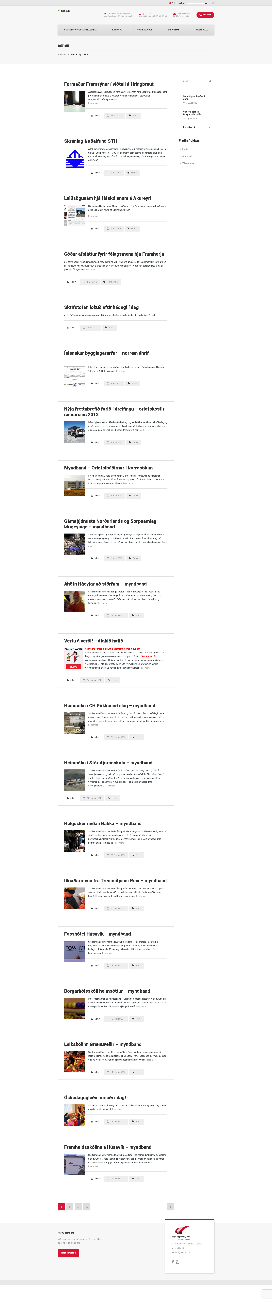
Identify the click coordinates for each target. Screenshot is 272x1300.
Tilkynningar (112, 282)
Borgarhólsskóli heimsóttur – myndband (107, 991)
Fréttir (135, 115)
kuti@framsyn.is (182, 1252)
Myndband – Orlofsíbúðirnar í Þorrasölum (108, 468)
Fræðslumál (201, 30)
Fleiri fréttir (189, 127)
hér (116, 99)
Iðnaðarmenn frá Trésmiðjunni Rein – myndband (115, 880)
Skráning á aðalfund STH (90, 141)
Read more (93, 103)
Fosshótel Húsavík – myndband (97, 934)
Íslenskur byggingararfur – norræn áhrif (106, 353)
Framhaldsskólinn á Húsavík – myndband (108, 1147)
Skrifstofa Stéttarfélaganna (80, 30)
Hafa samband (68, 1253)
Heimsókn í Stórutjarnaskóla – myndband (108, 762)
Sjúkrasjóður (144, 30)
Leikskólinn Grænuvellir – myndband (103, 1044)
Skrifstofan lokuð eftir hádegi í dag (101, 307)
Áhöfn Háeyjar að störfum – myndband (105, 584)
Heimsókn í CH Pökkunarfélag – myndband (109, 705)
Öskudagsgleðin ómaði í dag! (95, 1097)
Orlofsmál (173, 30)
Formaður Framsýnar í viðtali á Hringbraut (109, 84)
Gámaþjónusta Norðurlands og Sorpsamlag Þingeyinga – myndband (110, 524)
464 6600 (207, 15)
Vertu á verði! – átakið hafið (93, 641)
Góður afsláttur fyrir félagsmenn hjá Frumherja (114, 254)
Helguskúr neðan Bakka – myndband (103, 823)
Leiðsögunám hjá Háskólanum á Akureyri (107, 198)
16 (87, 1207)
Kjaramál (117, 30)
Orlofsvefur (178, 3)
